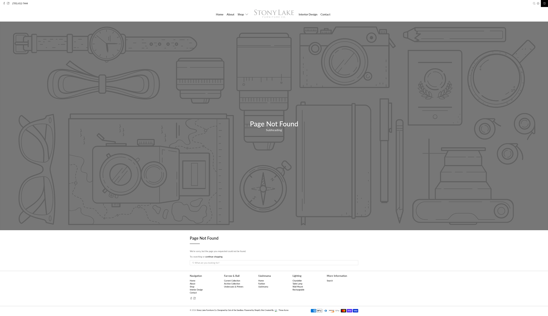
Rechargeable (298, 289)
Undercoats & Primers (233, 286)
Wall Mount (298, 286)
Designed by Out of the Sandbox (230, 310)
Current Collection (232, 280)
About (230, 14)
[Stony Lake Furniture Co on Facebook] (5, 3)
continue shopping (213, 256)
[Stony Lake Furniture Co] (274, 14)
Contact (325, 14)
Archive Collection (232, 283)
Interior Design (308, 14)
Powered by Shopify (252, 310)
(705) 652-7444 (20, 3)
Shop (192, 286)
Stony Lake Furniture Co (206, 310)
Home (219, 14)
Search (330, 280)
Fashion (261, 283)
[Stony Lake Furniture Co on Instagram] (9, 3)
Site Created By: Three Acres (275, 310)
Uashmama (263, 286)
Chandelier (297, 280)
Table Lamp (297, 283)
